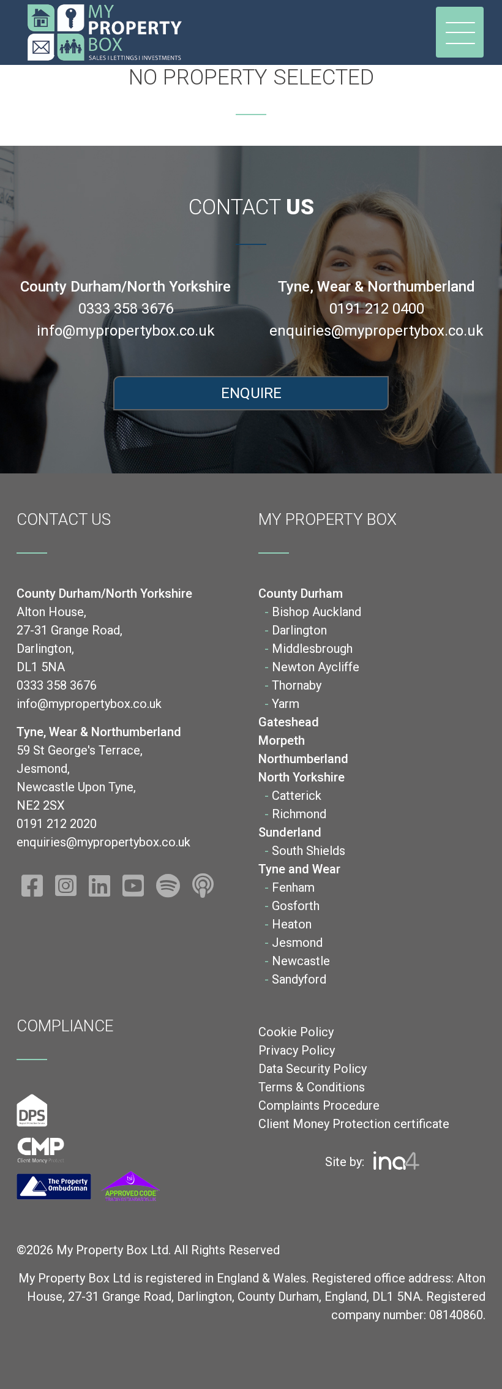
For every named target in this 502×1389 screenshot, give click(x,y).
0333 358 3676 (125, 308)
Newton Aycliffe (315, 667)
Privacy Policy (296, 1050)
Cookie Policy (296, 1032)
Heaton (292, 924)
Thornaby (296, 685)
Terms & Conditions (311, 1087)
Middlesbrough (312, 648)
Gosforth (296, 905)
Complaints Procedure (319, 1105)
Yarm (285, 703)
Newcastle (301, 961)
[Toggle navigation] (460, 32)
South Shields (308, 850)
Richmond (299, 814)
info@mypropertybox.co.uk (126, 330)
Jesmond (297, 942)
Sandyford (299, 979)
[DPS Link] (32, 1110)
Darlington (299, 630)
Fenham (293, 887)
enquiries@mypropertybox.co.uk (376, 330)
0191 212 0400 (376, 308)
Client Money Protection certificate (353, 1123)
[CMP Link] (41, 1150)
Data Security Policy (312, 1068)
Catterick (296, 795)
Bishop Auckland (316, 611)
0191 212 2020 (57, 823)
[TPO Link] (88, 1186)
